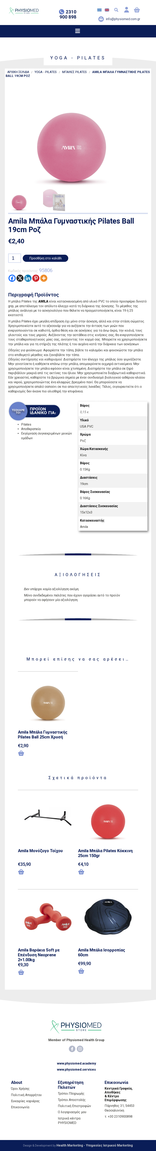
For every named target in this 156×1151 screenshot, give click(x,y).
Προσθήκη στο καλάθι (45, 258)
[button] (39, 753)
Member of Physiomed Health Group (76, 1040)
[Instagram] (80, 1049)
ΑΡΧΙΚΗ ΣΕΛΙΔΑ (18, 72)
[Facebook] (12, 278)
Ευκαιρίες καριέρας (25, 1101)
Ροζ (83, 441)
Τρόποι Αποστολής (72, 1100)
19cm (84, 484)
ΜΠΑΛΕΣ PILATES (74, 72)
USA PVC (86, 426)
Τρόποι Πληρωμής (71, 1093)
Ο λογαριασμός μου (72, 1112)
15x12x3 (86, 512)
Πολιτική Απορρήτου (26, 1095)
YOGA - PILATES (46, 72)
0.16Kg (85, 498)
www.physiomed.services (76, 1069)
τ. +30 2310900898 (118, 1116)
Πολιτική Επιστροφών (74, 1106)
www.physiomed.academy (76, 1063)
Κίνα (83, 455)
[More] (43, 278)
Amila (84, 527)
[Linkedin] (27, 278)
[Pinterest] (35, 278)
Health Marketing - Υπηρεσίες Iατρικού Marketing (94, 1145)
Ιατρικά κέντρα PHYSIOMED (69, 1120)
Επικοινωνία (20, 1107)
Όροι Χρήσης (20, 1089)
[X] (20, 278)
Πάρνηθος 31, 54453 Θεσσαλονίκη (119, 1108)
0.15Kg (85, 469)
